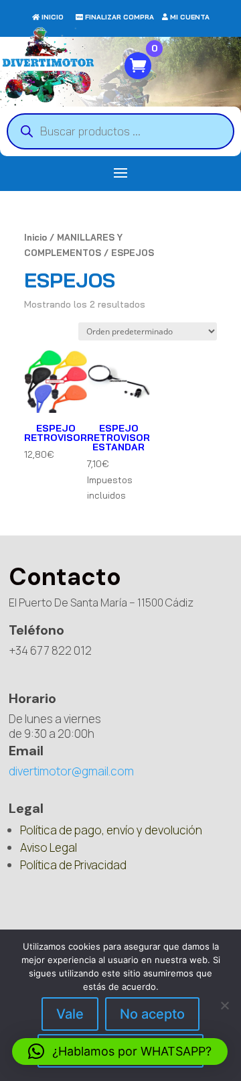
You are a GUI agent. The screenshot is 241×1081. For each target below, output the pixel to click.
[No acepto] (224, 1005)
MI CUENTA (190, 17)
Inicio (35, 237)
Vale (70, 1014)
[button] (120, 1051)
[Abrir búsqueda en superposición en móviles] (120, 131)
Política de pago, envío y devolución (111, 830)
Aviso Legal (48, 847)
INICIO (53, 17)
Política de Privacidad (73, 865)
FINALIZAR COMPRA (119, 17)
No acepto (152, 1014)
